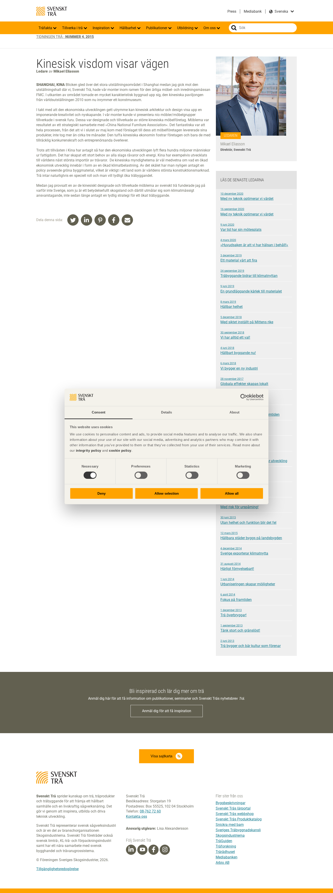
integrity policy (88, 450)
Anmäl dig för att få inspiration (166, 711)
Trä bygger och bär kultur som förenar (250, 643)
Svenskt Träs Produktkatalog (239, 819)
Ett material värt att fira (238, 258)
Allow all (232, 493)
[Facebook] (153, 849)
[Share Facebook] (113, 220)
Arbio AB (222, 862)
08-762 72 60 (150, 811)
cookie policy (120, 450)
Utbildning (185, 28)
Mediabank (253, 11)
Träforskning (226, 846)
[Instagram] (164, 849)
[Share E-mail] (127, 220)
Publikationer (157, 28)
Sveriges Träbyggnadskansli (238, 830)
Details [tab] (166, 412)
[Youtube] (142, 850)
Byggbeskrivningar (230, 803)
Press (231, 11)
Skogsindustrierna (230, 835)
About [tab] (234, 412)
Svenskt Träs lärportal (233, 808)
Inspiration (102, 28)
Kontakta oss (136, 816)
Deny (101, 493)
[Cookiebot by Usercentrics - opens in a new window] (243, 397)
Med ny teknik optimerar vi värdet (246, 196)
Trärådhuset (225, 852)
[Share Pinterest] (100, 220)
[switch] (141, 475)
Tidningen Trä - (65, 37)
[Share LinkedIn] (86, 220)
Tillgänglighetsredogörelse (57, 869)
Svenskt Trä (51, 11)
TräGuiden (224, 841)
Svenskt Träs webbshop (235, 814)
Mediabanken (226, 857)
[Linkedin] (130, 849)
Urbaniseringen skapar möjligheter (247, 582)
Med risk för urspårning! (239, 505)
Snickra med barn (230, 824)
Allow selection (166, 493)
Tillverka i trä (73, 28)
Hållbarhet (128, 28)
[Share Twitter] (73, 220)
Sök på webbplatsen (234, 27)
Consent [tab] (98, 412)
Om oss (210, 28)
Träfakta (46, 28)
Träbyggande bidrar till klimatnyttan (249, 273)
